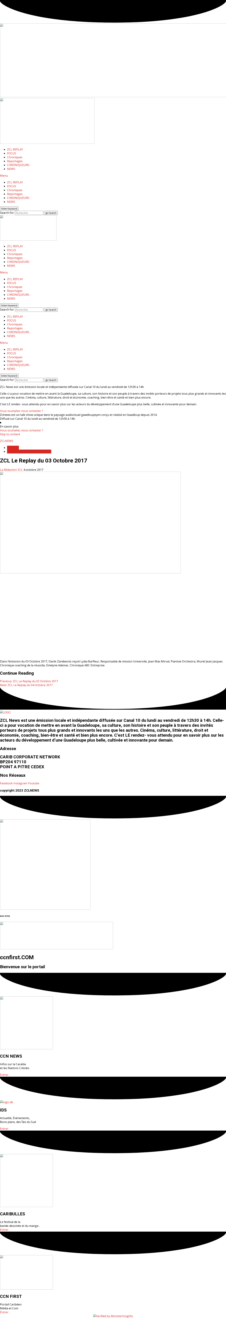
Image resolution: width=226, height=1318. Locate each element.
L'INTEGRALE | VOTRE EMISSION (29, 451)
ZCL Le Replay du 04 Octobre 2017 (26, 685)
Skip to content (10, 434)
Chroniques (14, 157)
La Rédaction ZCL (11, 470)
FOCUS (11, 153)
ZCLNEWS (6, 441)
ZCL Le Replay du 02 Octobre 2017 (29, 681)
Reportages (15, 161)
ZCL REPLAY (15, 149)
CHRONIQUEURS (18, 165)
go (50, 212)
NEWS (11, 169)
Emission (13, 448)
